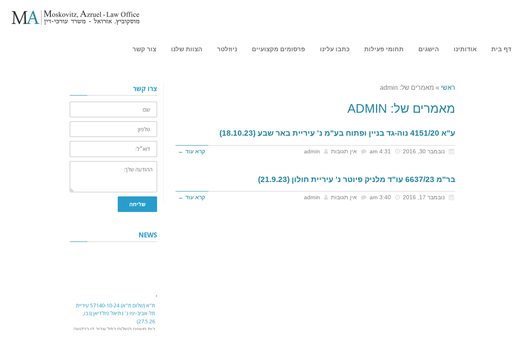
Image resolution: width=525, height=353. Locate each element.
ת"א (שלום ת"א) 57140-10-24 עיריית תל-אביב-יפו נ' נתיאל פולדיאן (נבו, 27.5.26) (115, 312)
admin (312, 151)
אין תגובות (344, 151)
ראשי (448, 87)
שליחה (137, 204)
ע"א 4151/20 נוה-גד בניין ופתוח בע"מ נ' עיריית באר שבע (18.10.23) (337, 133)
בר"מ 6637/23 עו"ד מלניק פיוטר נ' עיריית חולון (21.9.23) (356, 179)
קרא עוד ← (191, 151)
